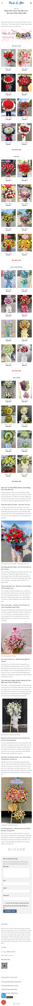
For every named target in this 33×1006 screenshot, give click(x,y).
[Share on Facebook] (12, 849)
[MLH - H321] (24, 414)
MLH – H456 (8, 400)
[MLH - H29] (8, 353)
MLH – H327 (24, 449)
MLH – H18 (8, 289)
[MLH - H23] (8, 304)
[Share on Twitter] (15, 849)
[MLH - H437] (8, 58)
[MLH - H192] (24, 83)
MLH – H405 (24, 203)
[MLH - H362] (8, 193)
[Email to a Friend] (18, 849)
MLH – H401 (24, 253)
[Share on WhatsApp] (9, 849)
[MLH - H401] (24, 243)
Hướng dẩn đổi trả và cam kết (9, 985)
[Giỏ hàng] (31, 3)
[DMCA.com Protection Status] (7, 997)
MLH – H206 (8, 253)
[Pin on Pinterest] (21, 849)
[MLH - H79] (8, 83)
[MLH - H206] (8, 243)
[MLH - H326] (8, 439)
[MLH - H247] (8, 132)
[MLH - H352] (24, 132)
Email (5, 888)
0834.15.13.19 (11, 951)
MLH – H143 (8, 118)
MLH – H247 (8, 142)
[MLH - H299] (24, 464)
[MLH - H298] (24, 389)
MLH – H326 (8, 449)
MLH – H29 (8, 364)
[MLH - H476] (8, 218)
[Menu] (2, 3)
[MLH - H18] (8, 279)
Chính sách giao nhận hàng (9, 989)
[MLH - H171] (8, 168)
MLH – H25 (24, 314)
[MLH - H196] (24, 107)
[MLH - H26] (8, 328)
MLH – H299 (24, 474)
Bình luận (6, 866)
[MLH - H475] (24, 218)
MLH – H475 (24, 228)
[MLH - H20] (24, 279)
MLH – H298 (24, 400)
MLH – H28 (24, 339)
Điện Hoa (16, 8)
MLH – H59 (24, 68)
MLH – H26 (8, 339)
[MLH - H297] (8, 464)
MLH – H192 (24, 93)
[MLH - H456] (8, 389)
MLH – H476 (8, 228)
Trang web (6, 895)
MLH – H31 (24, 364)
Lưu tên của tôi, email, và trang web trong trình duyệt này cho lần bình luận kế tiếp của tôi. (16, 905)
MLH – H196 (24, 118)
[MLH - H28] (24, 328)
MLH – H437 (8, 68)
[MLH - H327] (24, 439)
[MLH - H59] (24, 58)
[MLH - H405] (24, 193)
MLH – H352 (24, 142)
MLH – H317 (8, 425)
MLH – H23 (8, 314)
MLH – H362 (8, 203)
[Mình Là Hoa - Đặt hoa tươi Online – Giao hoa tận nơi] (16, 3)
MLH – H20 (24, 289)
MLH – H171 (8, 179)
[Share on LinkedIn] (23, 849)
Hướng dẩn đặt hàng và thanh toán (11, 982)
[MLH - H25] (24, 304)
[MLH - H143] (8, 107)
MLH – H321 (24, 425)
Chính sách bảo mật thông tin (9, 993)
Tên (4, 880)
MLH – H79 (8, 93)
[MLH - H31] (24, 353)
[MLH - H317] (8, 414)
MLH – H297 (8, 474)
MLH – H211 (24, 179)
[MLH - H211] (24, 168)
